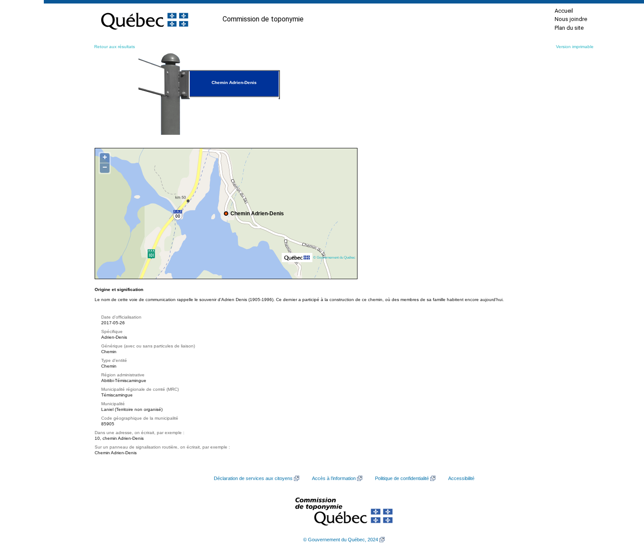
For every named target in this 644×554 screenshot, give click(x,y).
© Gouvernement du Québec (334, 257)
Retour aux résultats (114, 46)
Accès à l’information (334, 478)
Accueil (564, 10)
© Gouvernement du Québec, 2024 (340, 539)
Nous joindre (571, 19)
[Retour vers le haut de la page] (622, 506)
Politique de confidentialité (402, 478)
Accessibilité (461, 478)
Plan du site (569, 28)
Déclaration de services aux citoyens (253, 478)
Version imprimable (575, 46)
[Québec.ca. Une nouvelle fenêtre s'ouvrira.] (144, 19)
